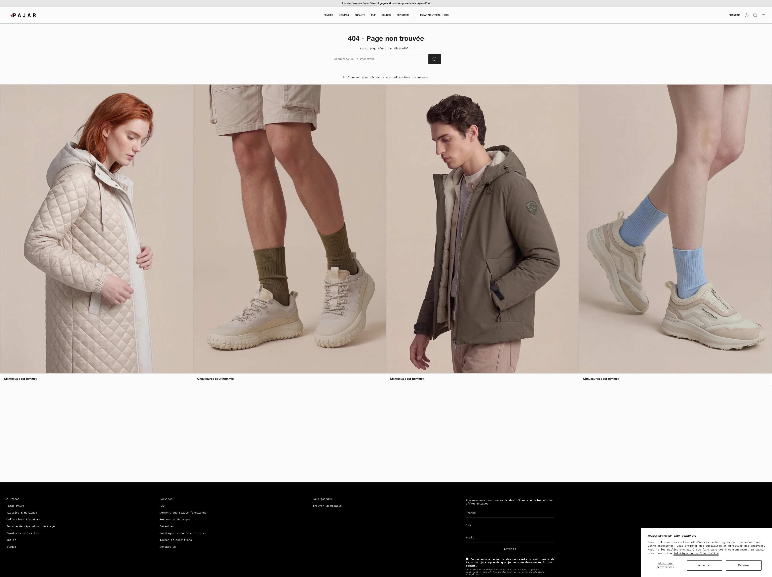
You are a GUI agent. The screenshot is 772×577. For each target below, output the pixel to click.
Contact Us (168, 546)
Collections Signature (23, 519)
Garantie (166, 526)
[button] (328, 15)
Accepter (704, 565)
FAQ (162, 506)
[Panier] (763, 15)
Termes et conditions (176, 540)
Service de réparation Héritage (30, 526)
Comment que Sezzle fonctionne (183, 512)
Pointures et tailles (22, 533)
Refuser (743, 565)
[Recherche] (434, 59)
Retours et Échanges (175, 519)
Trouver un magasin (327, 506)
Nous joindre (322, 499)
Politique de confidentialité (696, 553)
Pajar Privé (15, 506)
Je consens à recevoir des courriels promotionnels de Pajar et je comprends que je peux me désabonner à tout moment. (510, 562)
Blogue (11, 546)
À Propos (12, 499)
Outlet (11, 540)
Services (166, 499)
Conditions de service (513, 572)
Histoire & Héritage (21, 512)
